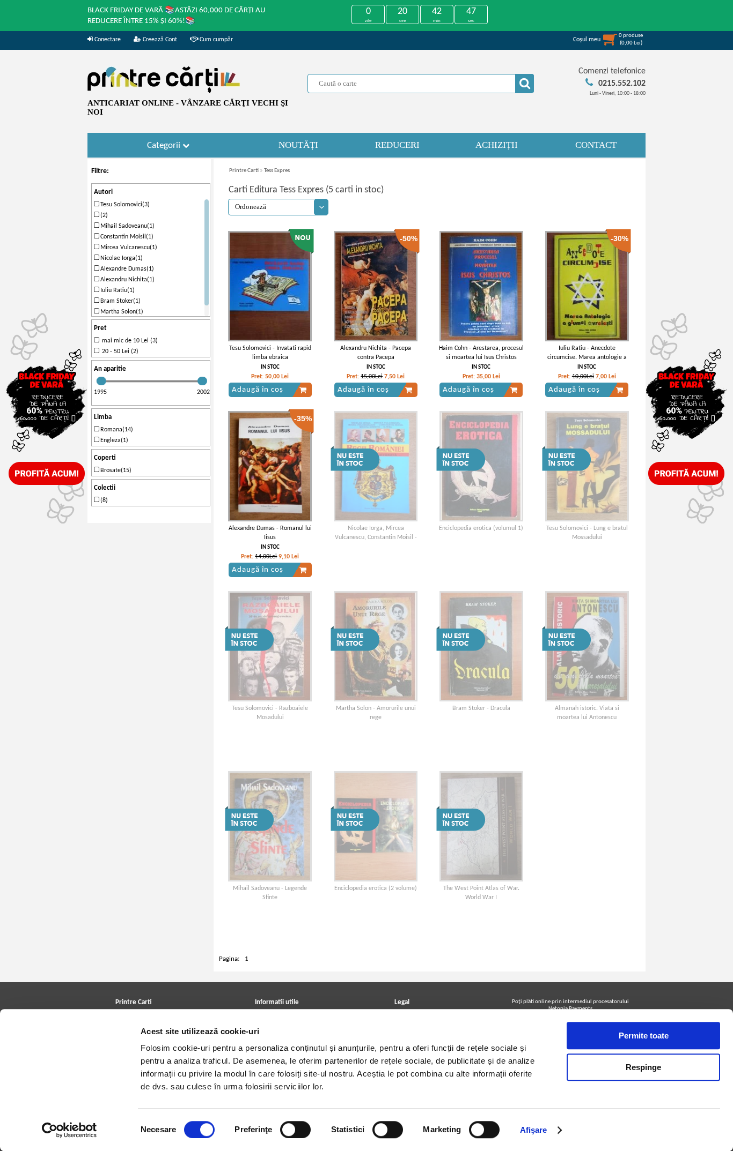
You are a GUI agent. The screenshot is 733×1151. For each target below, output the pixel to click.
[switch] (295, 1129)
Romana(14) (116, 430)
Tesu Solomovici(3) (124, 204)
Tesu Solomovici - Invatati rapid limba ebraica (270, 353)
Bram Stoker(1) (120, 301)
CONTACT (596, 145)
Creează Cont (159, 39)
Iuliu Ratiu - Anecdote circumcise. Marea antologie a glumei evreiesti (587, 357)
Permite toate (644, 1035)
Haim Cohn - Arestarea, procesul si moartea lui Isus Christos (481, 353)
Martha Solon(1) (121, 312)
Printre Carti (244, 171)
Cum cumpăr (215, 39)
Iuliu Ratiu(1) (117, 290)
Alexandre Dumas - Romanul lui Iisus (270, 533)
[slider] (101, 381)
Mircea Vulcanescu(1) (128, 247)
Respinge (643, 1067)
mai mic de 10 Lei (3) (128, 341)
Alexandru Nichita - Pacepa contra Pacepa (375, 353)
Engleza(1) (113, 440)
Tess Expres (277, 171)
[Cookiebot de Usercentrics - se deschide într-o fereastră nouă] (69, 1130)
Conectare (107, 39)
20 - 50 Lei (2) (118, 351)
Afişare (533, 1129)
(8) (103, 500)
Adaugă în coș (257, 390)
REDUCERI (397, 145)
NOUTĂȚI (298, 145)
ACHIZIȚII (496, 145)
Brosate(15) (115, 470)
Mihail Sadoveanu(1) (127, 226)
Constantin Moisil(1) (126, 237)
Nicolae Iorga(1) (121, 258)
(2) (103, 215)
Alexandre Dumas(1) (126, 269)
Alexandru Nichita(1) (127, 279)
